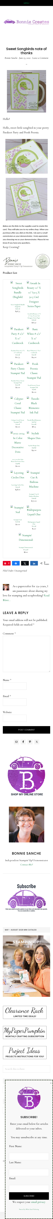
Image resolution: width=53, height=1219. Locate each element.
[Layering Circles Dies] (18, 472)
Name (7, 680)
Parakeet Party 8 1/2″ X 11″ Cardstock (17, 352)
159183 (34, 448)
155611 (34, 389)
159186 (17, 463)
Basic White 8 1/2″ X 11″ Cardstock (34, 352)
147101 (17, 424)
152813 (17, 522)
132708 (34, 424)
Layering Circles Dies (17, 485)
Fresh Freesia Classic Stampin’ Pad (34, 386)
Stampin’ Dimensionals (26, 547)
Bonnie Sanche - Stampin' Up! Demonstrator (26, 21)
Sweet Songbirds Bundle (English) (18, 306)
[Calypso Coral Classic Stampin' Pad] (18, 398)
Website (7, 712)
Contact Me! (26, 864)
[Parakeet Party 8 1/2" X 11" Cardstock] (18, 329)
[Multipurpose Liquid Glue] (34, 507)
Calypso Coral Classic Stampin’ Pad (17, 421)
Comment (9, 633)
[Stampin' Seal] (18, 507)
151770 (17, 487)
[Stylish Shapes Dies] (34, 433)
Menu (26, 3)
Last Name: (15, 1162)
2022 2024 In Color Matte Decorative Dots (17, 460)
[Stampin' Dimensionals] (26, 535)
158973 (34, 320)
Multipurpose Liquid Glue (34, 523)
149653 (34, 498)
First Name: (15, 1146)
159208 (18, 385)
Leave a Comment (40, 57)
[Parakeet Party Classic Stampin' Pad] (18, 364)
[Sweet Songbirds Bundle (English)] (18, 283)
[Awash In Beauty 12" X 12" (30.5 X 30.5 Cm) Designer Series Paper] (34, 283)
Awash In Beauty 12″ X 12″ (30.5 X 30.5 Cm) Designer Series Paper (34, 316)
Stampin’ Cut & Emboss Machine (34, 495)
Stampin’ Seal (18, 520)
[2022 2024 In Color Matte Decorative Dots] (18, 433)
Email (7, 696)
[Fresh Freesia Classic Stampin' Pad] (34, 364)
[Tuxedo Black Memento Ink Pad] (34, 398)
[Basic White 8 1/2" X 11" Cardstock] (34, 329)
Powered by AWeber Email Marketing (29, 1209)
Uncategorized (20, 570)
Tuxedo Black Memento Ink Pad (34, 421)
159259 (17, 355)
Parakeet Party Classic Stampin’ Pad (17, 382)
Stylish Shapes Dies (34, 445)
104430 (26, 549)
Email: (12, 1178)
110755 (34, 526)
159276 (34, 355)
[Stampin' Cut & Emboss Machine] (34, 472)
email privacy (38, 1202)
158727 (18, 309)
